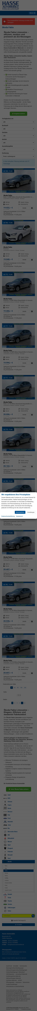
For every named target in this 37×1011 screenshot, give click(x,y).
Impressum (19, 516)
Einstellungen (31, 512)
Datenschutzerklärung (8, 516)
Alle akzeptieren (20, 512)
